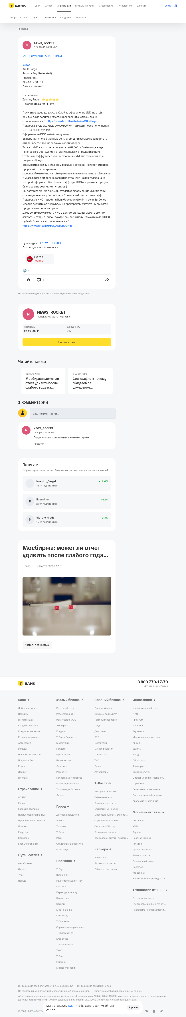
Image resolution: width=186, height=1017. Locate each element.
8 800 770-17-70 (153, 682)
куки (71, 1005)
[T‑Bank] (17, 6)
